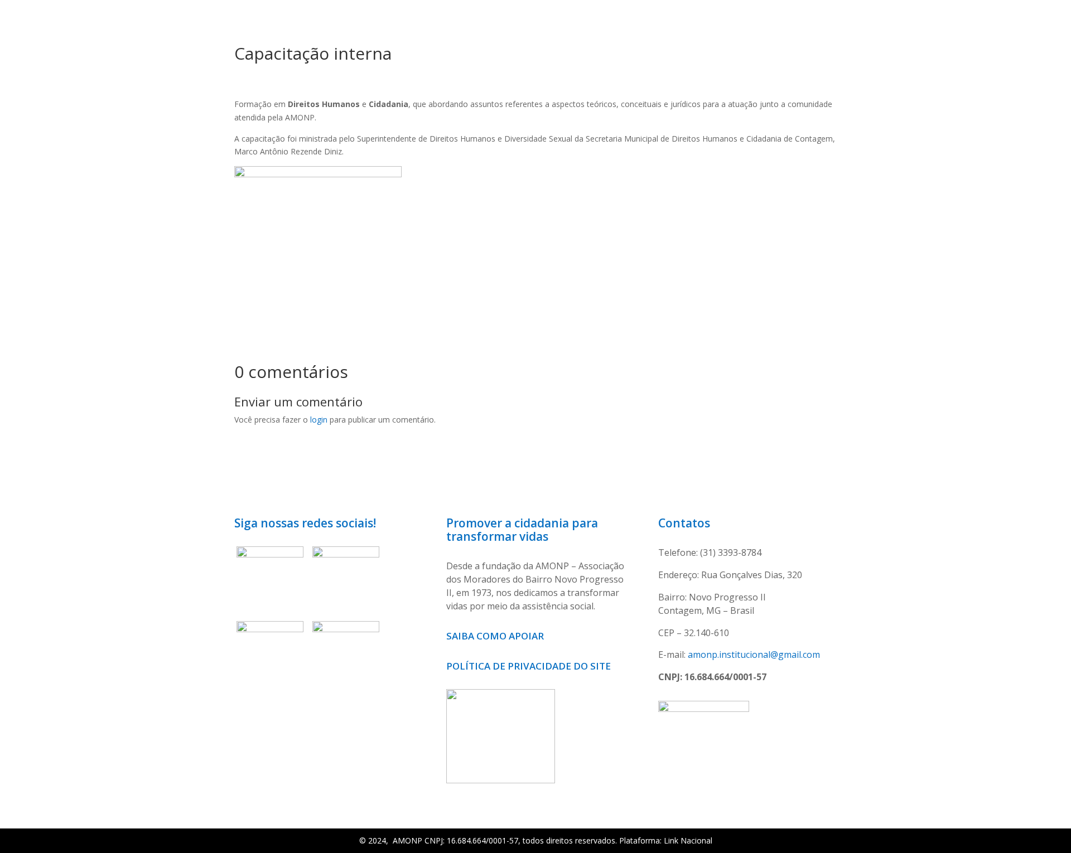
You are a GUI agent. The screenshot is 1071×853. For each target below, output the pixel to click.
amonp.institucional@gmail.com (754, 654)
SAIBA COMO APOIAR (496, 635)
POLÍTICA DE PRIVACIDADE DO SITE (528, 666)
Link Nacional (688, 840)
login (318, 419)
